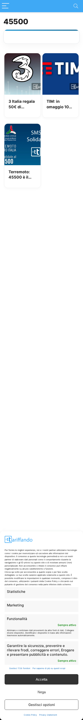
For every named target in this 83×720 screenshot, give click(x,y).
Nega (42, 692)
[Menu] (5, 6)
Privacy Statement (48, 715)
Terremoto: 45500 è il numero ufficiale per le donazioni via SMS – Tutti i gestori (22, 175)
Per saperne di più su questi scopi (49, 668)
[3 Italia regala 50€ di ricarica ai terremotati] (22, 56)
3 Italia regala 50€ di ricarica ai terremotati (22, 104)
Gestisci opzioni (41, 704)
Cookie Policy (30, 715)
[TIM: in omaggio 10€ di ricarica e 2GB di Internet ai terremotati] (60, 56)
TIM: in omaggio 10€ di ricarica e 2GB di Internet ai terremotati (59, 104)
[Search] (75, 6)
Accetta (41, 679)
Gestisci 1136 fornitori (19, 668)
